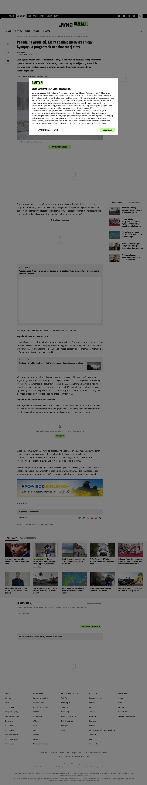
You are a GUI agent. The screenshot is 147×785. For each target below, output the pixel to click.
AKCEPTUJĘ (107, 130)
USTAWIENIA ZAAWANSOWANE (46, 130)
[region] (73, 106)
